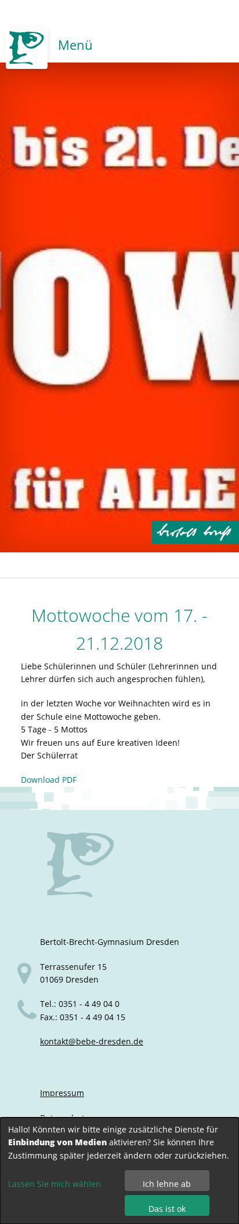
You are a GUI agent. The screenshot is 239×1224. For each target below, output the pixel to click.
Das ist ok (167, 1208)
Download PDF (49, 779)
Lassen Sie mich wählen (54, 1183)
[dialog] (119, 1170)
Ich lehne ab (167, 1183)
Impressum (62, 1092)
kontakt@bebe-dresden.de (91, 1041)
